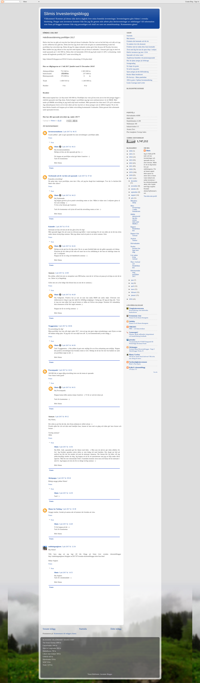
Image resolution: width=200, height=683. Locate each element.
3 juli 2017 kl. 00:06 (65, 326)
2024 (131, 157)
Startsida (83, 629)
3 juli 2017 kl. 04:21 (68, 147)
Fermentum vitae (135, 316)
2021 (131, 166)
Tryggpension (53, 326)
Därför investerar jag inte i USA (137, 52)
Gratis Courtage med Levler (136, 83)
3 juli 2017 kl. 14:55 (66, 572)
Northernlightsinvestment (138, 362)
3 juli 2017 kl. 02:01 (65, 370)
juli (132, 198)
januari (133, 295)
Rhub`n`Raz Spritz (135, 364)
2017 (131, 178)
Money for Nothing (55, 509)
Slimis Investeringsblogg (66, 13)
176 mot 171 (133, 369)
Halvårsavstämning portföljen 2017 (135, 273)
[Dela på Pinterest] (76, 121)
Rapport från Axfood (135, 234)
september (134, 192)
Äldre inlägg (115, 629)
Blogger (109, 674)
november (134, 186)
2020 (131, 169)
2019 (131, 172)
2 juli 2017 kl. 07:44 (85, 176)
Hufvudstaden (135, 243)
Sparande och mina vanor (135, 55)
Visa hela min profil (150, 196)
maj (132, 283)
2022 (131, 163)
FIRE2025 (132, 327)
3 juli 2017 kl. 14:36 (66, 447)
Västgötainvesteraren (136, 308)
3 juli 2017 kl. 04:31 (68, 387)
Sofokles (132, 321)
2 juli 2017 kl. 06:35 (70, 132)
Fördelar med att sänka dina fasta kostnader (141, 47)
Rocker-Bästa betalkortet (135, 74)
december (134, 181)
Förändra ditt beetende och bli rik (138, 41)
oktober (133, 189)
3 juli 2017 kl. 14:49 (66, 524)
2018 (131, 175)
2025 (131, 154)
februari (134, 292)
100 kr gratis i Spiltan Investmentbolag (139, 80)
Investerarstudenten (55, 132)
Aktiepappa (52, 478)
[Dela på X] (72, 121)
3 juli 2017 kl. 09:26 (64, 478)
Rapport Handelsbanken (135, 228)
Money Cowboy (134, 355)
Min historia (131, 38)
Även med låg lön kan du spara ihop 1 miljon (141, 50)
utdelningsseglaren (54, 546)
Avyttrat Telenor (134, 239)
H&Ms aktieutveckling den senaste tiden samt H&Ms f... (135, 219)
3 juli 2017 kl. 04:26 (68, 246)
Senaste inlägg (49, 629)
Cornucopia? (133, 332)
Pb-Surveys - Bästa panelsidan (136, 77)
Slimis (56, 147)
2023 (131, 160)
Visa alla (155, 372)
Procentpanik (53, 370)
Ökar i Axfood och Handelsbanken (135, 265)
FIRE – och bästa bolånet (137, 329)
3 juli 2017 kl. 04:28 (68, 295)
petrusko (132, 340)
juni (132, 280)
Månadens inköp (134, 202)
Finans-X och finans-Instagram (138, 318)
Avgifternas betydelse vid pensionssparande (141, 58)
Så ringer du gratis (133, 66)
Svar (52, 142)
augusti (133, 195)
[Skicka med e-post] (67, 121)
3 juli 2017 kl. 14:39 (66, 493)
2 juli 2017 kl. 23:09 (62, 273)
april (132, 286)
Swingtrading (131, 63)
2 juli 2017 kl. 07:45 (62, 227)
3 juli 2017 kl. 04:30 (68, 345)
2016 (131, 299)
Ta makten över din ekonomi (136, 44)
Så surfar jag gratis (133, 69)
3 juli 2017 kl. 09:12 (62, 416)
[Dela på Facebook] (74, 121)
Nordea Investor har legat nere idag (135, 249)
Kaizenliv (51, 227)
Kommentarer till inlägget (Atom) (65, 633)
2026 (131, 151)
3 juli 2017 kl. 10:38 (69, 509)
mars (133, 289)
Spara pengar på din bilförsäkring (138, 72)
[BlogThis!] (70, 121)
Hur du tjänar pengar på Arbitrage (138, 61)
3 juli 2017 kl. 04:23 (68, 195)
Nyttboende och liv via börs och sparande (62, 176)
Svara (50, 138)
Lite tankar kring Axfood (134, 257)
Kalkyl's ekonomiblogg (137, 367)
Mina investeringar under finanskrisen (135, 208)
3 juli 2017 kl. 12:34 (69, 546)
